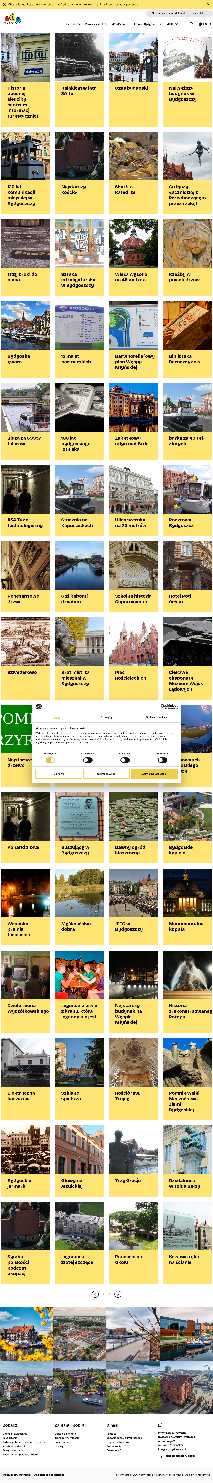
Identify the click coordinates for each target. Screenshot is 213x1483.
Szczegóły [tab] (107, 717)
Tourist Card (176, 13)
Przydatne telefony (117, 1442)
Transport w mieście (67, 1438)
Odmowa (58, 773)
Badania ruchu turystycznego (124, 1438)
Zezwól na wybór (107, 773)
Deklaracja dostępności (49, 1475)
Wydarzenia (10, 1438)
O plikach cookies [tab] (156, 717)
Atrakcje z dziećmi (14, 1446)
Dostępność (113, 1450)
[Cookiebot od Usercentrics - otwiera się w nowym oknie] (163, 706)
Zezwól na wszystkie (154, 773)
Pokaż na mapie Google (179, 1456)
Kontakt (111, 1433)
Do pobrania (113, 1446)
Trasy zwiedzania (13, 1450)
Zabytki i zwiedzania (15, 1433)
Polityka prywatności (17, 1475)
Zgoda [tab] (56, 717)
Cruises (192, 13)
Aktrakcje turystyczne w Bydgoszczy (25, 1442)
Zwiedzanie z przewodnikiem (20, 1454)
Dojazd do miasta (65, 1433)
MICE (203, 13)
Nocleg (59, 1446)
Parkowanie (62, 1442)
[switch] (88, 760)
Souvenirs (158, 13)
